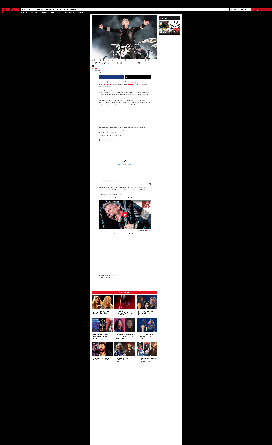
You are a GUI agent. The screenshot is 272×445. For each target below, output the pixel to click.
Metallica (110, 82)
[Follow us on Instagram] (238, 9)
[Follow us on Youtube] (242, 9)
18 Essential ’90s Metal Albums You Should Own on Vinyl (102, 359)
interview (130, 84)
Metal (106, 277)
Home (22, 12)
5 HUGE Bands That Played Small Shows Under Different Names (124, 360)
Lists (28, 9)
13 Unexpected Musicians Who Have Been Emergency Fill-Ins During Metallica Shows (147, 360)
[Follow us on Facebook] (245, 9)
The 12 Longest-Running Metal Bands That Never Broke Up (102, 312)
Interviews (40, 9)
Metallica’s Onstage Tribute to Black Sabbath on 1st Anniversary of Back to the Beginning (146, 313)
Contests (65, 9)
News (23, 9)
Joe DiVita (94, 68)
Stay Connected (80, 12)
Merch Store (58, 9)
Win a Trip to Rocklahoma (32, 12)
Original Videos (48, 9)
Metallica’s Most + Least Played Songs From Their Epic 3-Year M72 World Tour (124, 313)
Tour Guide (52, 12)
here (120, 194)
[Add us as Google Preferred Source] (235, 9)
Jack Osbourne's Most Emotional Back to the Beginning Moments (169, 32)
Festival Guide (60, 12)
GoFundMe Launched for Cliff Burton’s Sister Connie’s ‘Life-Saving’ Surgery (124, 336)
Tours (33, 9)
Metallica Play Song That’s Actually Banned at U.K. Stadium (145, 336)
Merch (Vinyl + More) (69, 12)
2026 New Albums (43, 12)
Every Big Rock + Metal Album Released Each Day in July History (102, 336)
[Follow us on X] (249, 9)
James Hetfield (107, 84)
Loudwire (146, 230)
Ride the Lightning (131, 82)
